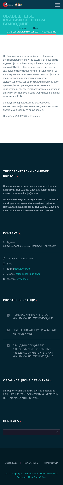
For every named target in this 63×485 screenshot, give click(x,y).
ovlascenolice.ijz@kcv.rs (24, 193)
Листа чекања (31, 463)
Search (57, 432)
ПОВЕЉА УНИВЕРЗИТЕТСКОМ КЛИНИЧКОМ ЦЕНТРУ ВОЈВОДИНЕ (33, 316)
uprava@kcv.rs (22, 269)
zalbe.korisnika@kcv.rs (28, 274)
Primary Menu (57, 5)
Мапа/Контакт (51, 463)
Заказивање (11, 463)
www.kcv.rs (22, 279)
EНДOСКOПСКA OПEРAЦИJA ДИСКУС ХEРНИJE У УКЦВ (34, 332)
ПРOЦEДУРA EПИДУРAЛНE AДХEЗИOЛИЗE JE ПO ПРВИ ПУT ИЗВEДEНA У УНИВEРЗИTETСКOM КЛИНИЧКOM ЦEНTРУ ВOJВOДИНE (33, 351)
